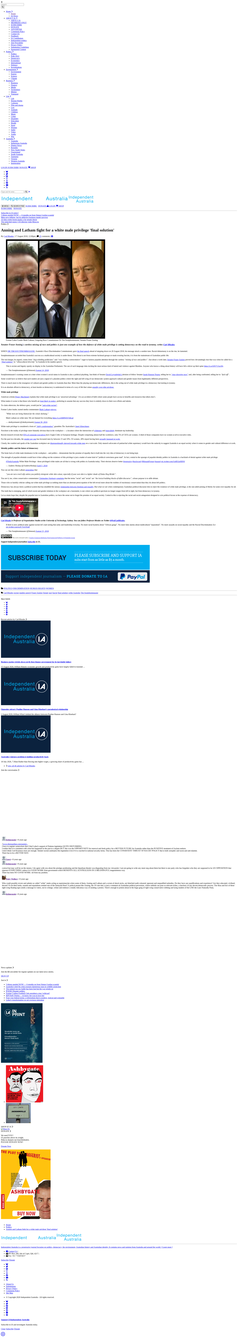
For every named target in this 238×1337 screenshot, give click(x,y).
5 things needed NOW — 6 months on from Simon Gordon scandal (27, 215)
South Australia (17, 154)
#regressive (127, 461)
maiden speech (25, 593)
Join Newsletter (17, 43)
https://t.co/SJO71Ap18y (213, 366)
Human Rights (16, 101)
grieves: (53, 409)
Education (15, 121)
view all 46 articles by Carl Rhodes (21, 766)
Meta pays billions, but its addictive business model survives (24, 217)
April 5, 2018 (42, 466)
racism (16, 593)
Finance (14, 85)
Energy (14, 74)
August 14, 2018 (42, 370)
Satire (13, 130)
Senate (45, 593)
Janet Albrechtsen (82, 426)
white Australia (74, 593)
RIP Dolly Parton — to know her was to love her (25, 996)
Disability (14, 119)
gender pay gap (30, 439)
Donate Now (6, 1146)
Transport (14, 94)
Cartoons (14, 103)
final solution (63, 593)
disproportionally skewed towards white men (67, 443)
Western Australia (18, 161)
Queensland (15, 152)
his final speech (83, 351)
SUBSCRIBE (16, 25)
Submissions (11, 1286)
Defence (14, 65)
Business (9, 81)
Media (13, 87)
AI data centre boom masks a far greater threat (19, 220)
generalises (29, 470)
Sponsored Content (18, 49)
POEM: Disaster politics (15, 991)
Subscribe (31, 542)
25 (40, 236)
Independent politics (19, 40)
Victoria (14, 159)
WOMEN (50, 588)
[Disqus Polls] (119, 802)
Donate (12, 1260)
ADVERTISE (16, 29)
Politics (9, 52)
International (16, 63)
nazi (50, 593)
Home (8, 11)
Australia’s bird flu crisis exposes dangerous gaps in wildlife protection (33, 987)
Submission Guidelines (20, 47)
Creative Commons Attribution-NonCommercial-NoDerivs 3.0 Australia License (52, 537)
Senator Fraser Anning (176, 360)
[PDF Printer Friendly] (52, 236)
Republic (14, 148)
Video (13, 132)
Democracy (15, 58)
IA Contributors (17, 38)
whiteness (98, 431)
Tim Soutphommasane (89, 593)
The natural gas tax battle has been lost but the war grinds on (29, 989)
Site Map (9, 1293)
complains (60, 478)
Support (15, 1320)
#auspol (158, 461)
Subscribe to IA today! (10, 213)
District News (16, 145)
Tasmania (14, 157)
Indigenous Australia (19, 143)
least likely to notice (48, 401)
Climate (14, 78)
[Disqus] (119, 867)
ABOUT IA (11, 18)
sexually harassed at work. (110, 439)
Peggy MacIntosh (22, 397)
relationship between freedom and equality (76, 487)
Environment (11, 69)
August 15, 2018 (42, 531)
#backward (136, 461)
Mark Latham (44, 409)
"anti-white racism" (49, 405)
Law (13, 107)
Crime (13, 116)
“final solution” (7, 362)
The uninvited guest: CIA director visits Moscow (20, 222)
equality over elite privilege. (103, 387)
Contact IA (15, 34)
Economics (15, 61)
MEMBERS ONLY (19, 23)
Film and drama (17, 105)
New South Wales (18, 150)
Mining (14, 92)
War (12, 136)
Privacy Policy (16, 45)
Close (3, 1329)
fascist (54, 593)
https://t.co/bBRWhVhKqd (62, 418)
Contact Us (12, 1251)
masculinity (110, 431)
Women (14, 128)
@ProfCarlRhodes (117, 520)
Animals (14, 110)
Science (14, 76)
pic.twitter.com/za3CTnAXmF (18, 527)
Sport (13, 125)
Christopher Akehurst (47, 478)
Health (13, 123)
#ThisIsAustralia (12, 461)
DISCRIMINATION (21, 588)
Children (14, 112)
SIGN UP (5, 976)
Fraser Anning (37, 593)
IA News (14, 16)
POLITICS (8, 588)
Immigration (15, 163)
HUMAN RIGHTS (37, 588)
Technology (15, 90)
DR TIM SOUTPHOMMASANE (21, 351)
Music (13, 114)
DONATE (15, 27)
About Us (10, 1284)
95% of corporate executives (34, 435)
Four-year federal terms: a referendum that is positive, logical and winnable (35, 998)
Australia (10, 139)
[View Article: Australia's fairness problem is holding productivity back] (26, 752)
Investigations (16, 67)
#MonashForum (148, 461)
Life (8, 96)
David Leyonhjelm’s (114, 374)
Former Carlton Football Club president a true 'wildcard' (28, 993)
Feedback (14, 36)
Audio (13, 134)
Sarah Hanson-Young (151, 374)
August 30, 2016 (40, 422)
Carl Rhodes (9, 236)
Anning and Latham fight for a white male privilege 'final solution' (32, 1229)
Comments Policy (18, 32)
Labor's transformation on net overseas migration (25, 1000)
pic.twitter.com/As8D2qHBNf (173, 461)
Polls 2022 (15, 56)
